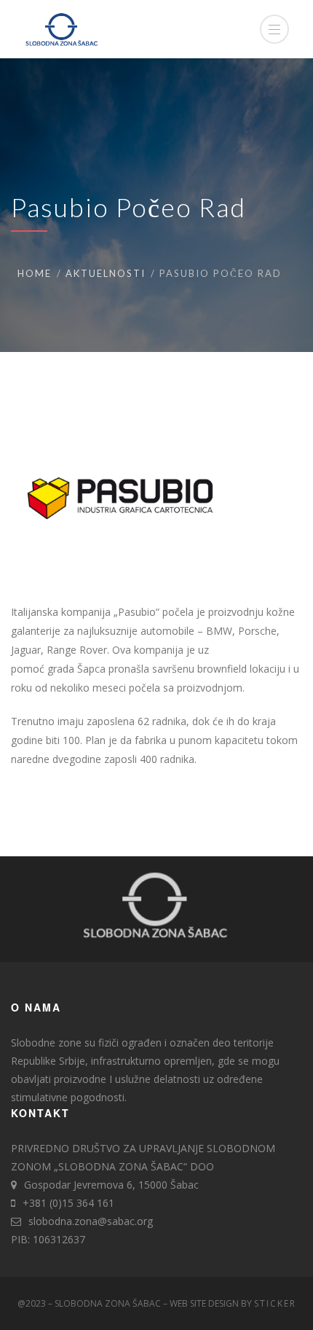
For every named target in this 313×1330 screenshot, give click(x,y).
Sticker (275, 1303)
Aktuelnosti (106, 273)
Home (34, 273)
